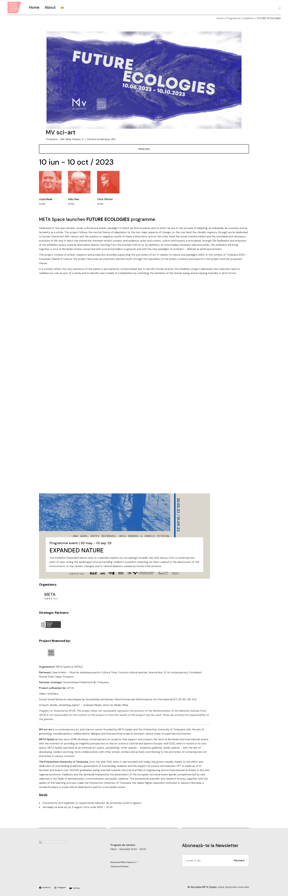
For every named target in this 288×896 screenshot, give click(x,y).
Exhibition (248, 18)
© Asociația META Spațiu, (203, 887)
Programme (233, 18)
